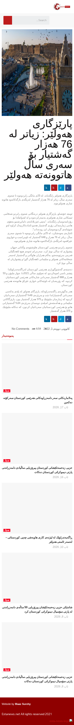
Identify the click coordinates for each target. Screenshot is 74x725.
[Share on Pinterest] (54, 188)
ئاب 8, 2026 (61, 616)
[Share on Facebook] (68, 188)
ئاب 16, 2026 (61, 477)
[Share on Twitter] (61, 188)
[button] (57, 20)
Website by (16, 703)
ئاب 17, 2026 (61, 407)
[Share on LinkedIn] (47, 188)
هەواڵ (6, 391)
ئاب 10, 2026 (61, 546)
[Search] (7, 20)
